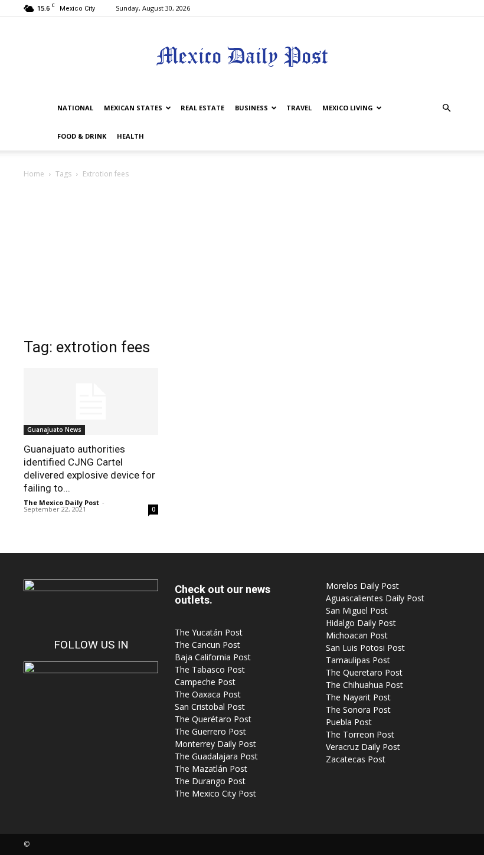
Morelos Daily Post (362, 585)
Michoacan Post (357, 635)
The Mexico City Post (215, 793)
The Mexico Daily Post (61, 502)
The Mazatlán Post (211, 768)
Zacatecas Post (355, 759)
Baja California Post (213, 657)
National (75, 107)
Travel (299, 107)
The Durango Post (210, 781)
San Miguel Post (357, 610)
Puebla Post (349, 722)
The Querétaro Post (213, 719)
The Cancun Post (207, 644)
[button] (446, 108)
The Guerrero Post (210, 731)
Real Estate (202, 107)
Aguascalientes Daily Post (375, 598)
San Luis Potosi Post (365, 647)
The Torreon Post (360, 734)
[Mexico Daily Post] (242, 56)
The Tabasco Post (210, 669)
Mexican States (133, 107)
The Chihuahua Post (364, 684)
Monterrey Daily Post (215, 743)
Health (130, 136)
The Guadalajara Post (216, 756)
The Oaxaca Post (208, 694)
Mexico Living (347, 107)
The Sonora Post (358, 709)
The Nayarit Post (358, 697)
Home (34, 174)
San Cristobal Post (210, 706)
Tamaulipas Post (358, 660)
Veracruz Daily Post (363, 746)
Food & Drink (81, 136)
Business (251, 107)
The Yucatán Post (209, 632)
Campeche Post (205, 681)
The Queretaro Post (364, 672)
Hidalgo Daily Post (361, 622)
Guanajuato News (54, 429)
